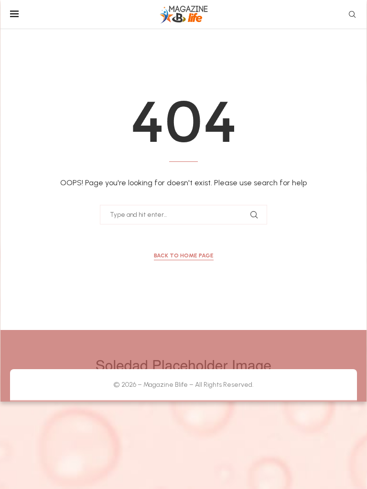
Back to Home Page (184, 255)
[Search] (352, 15)
